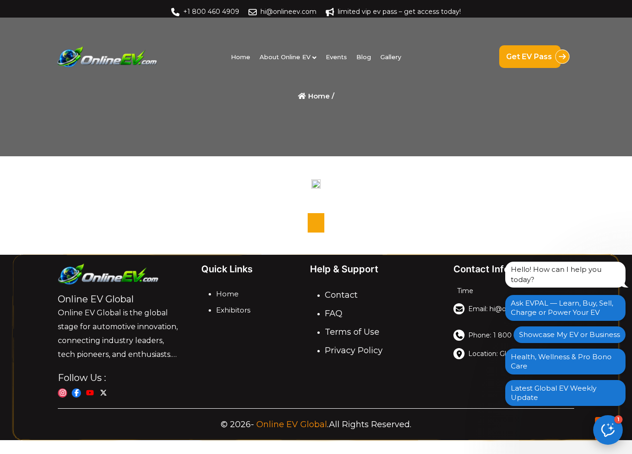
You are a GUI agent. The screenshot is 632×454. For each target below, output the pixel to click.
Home (240, 57)
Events (336, 57)
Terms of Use (352, 332)
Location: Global (494, 354)
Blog (363, 57)
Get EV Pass (530, 56)
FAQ (333, 313)
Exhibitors (233, 310)
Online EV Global (291, 424)
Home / (320, 96)
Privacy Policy (354, 350)
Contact (341, 295)
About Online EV (285, 57)
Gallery (390, 57)
